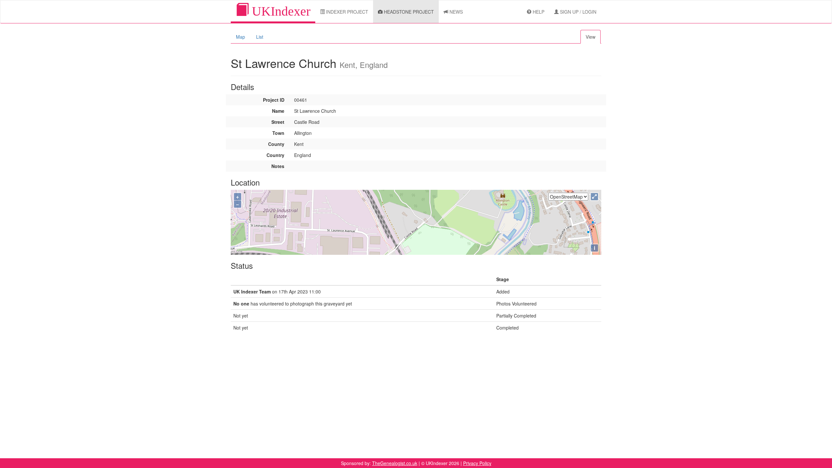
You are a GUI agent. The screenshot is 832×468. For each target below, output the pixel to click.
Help (537, 11)
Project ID (273, 100)
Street (277, 122)
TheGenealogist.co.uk (394, 463)
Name (278, 111)
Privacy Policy (477, 463)
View (590, 36)
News (455, 11)
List (259, 36)
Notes (277, 166)
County (276, 144)
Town (278, 133)
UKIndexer (279, 11)
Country (275, 155)
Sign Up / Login (577, 11)
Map (240, 36)
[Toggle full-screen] (594, 196)
